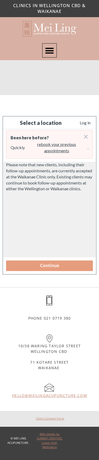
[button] (49, 50)
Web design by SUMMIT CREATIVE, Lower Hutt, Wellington (50, 440)
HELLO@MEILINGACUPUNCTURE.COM (49, 395)
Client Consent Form (50, 418)
